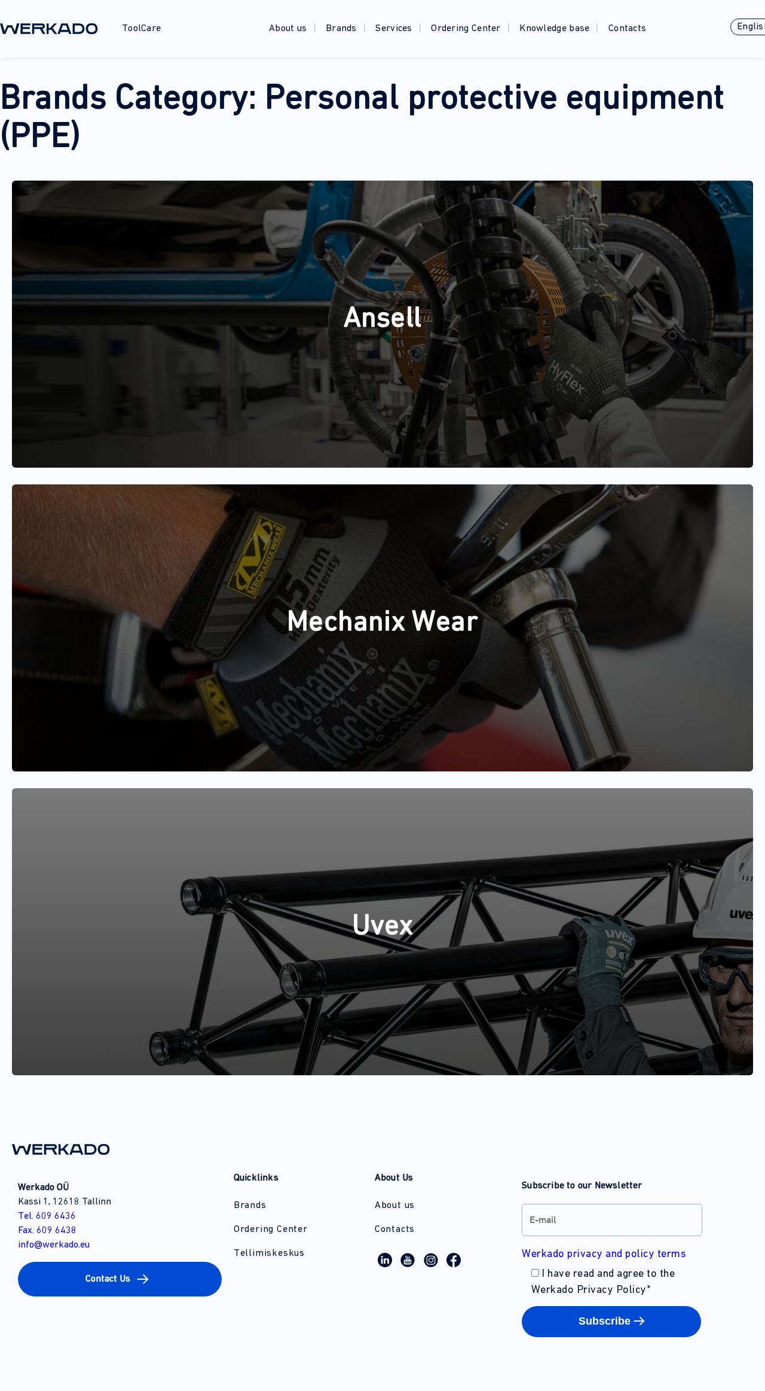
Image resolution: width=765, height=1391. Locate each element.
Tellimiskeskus (269, 1253)
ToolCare (141, 28)
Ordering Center (466, 28)
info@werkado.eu (54, 1245)
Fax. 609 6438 (47, 1231)
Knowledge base (554, 28)
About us (288, 28)
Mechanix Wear (382, 623)
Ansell (382, 319)
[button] (120, 1279)
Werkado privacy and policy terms (604, 1254)
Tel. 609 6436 (47, 1216)
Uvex (383, 927)
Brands (341, 28)
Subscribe (605, 1321)
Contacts (627, 28)
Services (393, 28)
